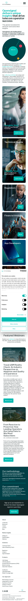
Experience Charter (7, 583)
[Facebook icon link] (5, 591)
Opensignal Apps (6, 571)
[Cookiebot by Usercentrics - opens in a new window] (20, 271)
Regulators (4, 550)
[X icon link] (3, 591)
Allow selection (14, 324)
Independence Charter (7, 581)
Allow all (14, 319)
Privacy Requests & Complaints (8, 598)
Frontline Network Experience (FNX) (10, 563)
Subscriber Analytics (7, 566)
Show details (20, 314)
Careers (4, 526)
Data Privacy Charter (7, 586)
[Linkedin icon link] (7, 591)
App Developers (6, 553)
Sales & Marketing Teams (8, 547)
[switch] (24, 300)
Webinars (4, 539)
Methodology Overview (7, 579)
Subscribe (14, 511)
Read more (12, 480)
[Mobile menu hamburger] (24, 3)
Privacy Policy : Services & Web (8, 597)
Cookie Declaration (6, 594)
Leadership (5, 522)
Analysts (4, 552)
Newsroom (4, 524)
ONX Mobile (5, 560)
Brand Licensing (6, 565)
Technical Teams (6, 545)
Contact (4, 527)
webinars (11, 339)
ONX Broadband (6, 562)
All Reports (4, 535)
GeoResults (5, 570)
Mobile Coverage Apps (7, 573)
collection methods (10, 75)
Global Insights (5, 537)
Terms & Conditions (21, 598)
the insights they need (11, 65)
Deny (14, 328)
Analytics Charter (6, 584)
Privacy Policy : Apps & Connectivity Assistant (11, 595)
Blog (3, 529)
